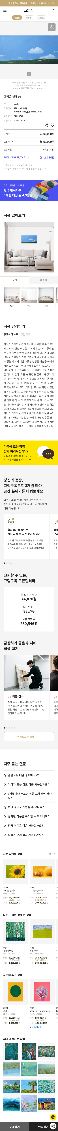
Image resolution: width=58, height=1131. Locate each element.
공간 (14, 280)
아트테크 (29, 18)
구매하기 (14, 1127)
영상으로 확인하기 (26, 736)
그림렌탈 (17, 18)
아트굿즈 (41, 18)
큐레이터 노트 (11, 334)
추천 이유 (25, 334)
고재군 (17, 103)
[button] (4, 563)
